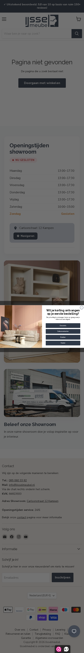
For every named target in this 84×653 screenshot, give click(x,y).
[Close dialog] (81, 307)
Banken (62, 337)
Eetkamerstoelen (63, 331)
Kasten (63, 343)
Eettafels (63, 325)
